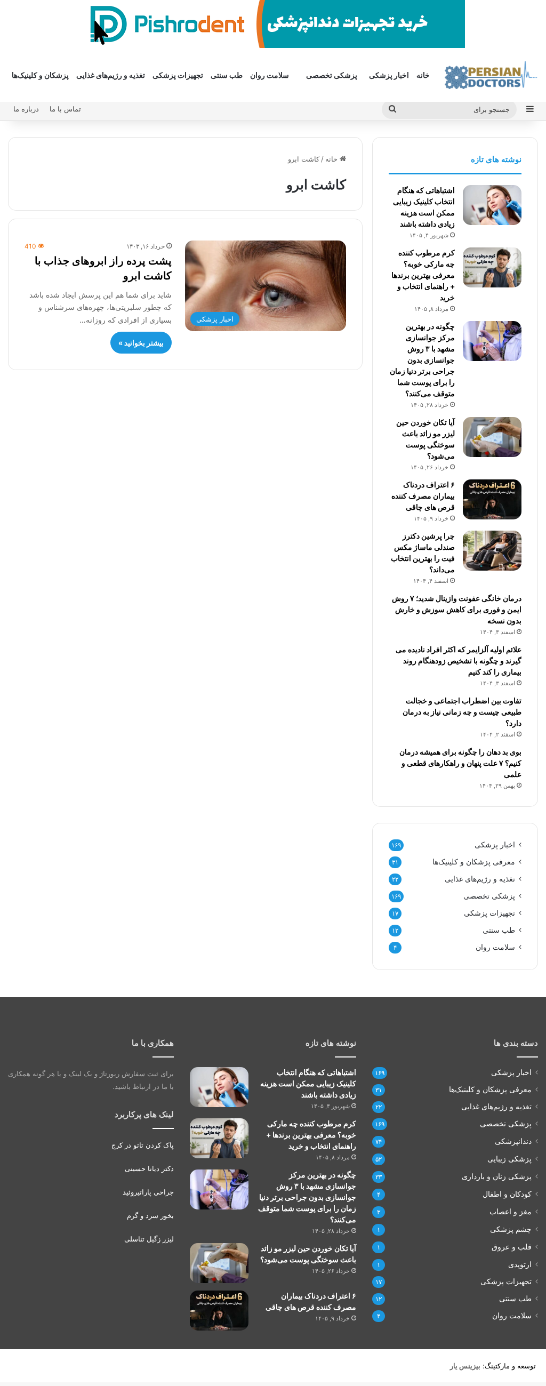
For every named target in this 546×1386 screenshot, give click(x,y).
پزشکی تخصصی (331, 74)
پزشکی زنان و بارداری (497, 1176)
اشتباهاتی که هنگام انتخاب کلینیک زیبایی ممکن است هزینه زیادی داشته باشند (308, 1083)
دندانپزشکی (513, 1140)
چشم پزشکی (511, 1228)
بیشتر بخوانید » (141, 342)
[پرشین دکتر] (491, 75)
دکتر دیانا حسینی (149, 1168)
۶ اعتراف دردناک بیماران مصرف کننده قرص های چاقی (423, 495)
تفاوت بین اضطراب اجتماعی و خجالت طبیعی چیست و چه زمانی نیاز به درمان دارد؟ (462, 711)
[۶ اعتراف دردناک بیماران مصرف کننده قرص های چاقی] (492, 499)
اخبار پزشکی (389, 74)
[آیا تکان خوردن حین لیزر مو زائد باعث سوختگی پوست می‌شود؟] (492, 437)
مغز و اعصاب (510, 1211)
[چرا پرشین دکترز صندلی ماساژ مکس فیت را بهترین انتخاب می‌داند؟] (492, 551)
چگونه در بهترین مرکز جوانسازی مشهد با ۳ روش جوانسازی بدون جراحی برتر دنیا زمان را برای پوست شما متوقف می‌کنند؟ (422, 360)
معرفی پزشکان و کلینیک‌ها (473, 862)
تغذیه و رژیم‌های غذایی (110, 74)
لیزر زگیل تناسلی (149, 1239)
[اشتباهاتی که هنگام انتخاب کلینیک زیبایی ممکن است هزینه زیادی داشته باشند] (492, 205)
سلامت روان (269, 74)
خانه (423, 74)
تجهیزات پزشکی (177, 74)
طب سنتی (227, 74)
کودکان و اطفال (507, 1193)
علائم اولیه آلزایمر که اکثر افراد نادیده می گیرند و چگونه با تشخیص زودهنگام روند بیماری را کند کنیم (458, 660)
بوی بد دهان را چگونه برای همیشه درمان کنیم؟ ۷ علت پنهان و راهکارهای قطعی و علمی (460, 763)
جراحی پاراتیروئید (148, 1192)
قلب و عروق (512, 1246)
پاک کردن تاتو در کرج (142, 1145)
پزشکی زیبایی (509, 1158)
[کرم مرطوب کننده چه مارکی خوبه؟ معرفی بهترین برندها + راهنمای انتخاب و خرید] (492, 267)
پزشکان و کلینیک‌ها (40, 74)
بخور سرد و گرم (150, 1215)
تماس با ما (65, 109)
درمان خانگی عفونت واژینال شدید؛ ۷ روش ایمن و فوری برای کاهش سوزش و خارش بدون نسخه (456, 609)
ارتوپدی (520, 1264)
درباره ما (26, 109)
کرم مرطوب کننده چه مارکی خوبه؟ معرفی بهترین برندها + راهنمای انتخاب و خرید (423, 275)
